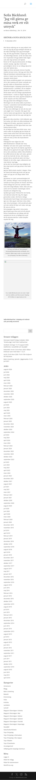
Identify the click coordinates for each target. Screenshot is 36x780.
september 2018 (9, 547)
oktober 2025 (8, 397)
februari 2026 (8, 386)
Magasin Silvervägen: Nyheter (13, 719)
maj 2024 (7, 438)
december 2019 (9, 525)
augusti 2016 (8, 585)
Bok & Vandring (9, 691)
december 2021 (9, 478)
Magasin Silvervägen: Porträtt (13, 721)
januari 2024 (8, 448)
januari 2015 (8, 618)
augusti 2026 (8, 369)
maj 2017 (7, 571)
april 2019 (7, 533)
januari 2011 (8, 661)
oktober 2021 (8, 481)
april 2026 (7, 380)
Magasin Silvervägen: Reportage (14, 724)
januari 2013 (8, 639)
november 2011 (9, 650)
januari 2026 (8, 388)
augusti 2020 (8, 506)
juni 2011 (7, 659)
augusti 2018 (8, 549)
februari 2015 (8, 615)
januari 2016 (8, 596)
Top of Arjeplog (8, 732)
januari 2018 (8, 555)
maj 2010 (7, 675)
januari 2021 (8, 498)
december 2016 (9, 577)
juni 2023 (7, 465)
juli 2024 (6, 435)
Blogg (5, 689)
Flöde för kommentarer (11, 762)
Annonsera (7, 686)
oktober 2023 (8, 457)
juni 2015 (7, 612)
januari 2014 (8, 629)
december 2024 (9, 424)
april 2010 (7, 678)
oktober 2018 (8, 544)
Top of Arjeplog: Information (13, 735)
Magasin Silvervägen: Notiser (13, 716)
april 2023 (7, 470)
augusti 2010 (8, 669)
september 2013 (9, 631)
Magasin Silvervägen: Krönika (13, 710)
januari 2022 (8, 476)
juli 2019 (6, 530)
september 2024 (9, 432)
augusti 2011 (8, 656)
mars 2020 (7, 517)
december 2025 (9, 391)
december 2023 (9, 451)
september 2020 (9, 503)
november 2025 (9, 394)
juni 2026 (7, 375)
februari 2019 (8, 536)
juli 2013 (6, 637)
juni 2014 (7, 626)
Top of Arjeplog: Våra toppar (13, 738)
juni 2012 (7, 645)
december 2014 (9, 620)
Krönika (6, 702)
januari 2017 (8, 574)
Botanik (6, 694)
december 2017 (9, 558)
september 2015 (9, 604)
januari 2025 (8, 421)
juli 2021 (6, 487)
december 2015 (9, 599)
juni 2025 (7, 408)
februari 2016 (8, 593)
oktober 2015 (8, 601)
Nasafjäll (6, 727)
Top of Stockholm (9, 743)
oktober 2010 (8, 664)
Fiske (5, 700)
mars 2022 (7, 473)
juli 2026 (6, 372)
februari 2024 (8, 446)
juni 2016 (7, 588)
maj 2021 (7, 489)
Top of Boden (8, 741)
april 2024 (7, 440)
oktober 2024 (8, 429)
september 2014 (9, 623)
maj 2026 (7, 378)
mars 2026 (7, 383)
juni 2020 (7, 511)
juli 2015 (6, 609)
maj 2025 (7, 410)
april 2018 (7, 552)
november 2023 (9, 454)
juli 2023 (6, 462)
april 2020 (7, 514)
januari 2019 (8, 538)
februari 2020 (8, 519)
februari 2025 (8, 418)
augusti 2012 (8, 642)
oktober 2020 (8, 500)
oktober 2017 (8, 563)
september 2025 (9, 399)
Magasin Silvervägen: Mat (12, 713)
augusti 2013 (8, 634)
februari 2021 (8, 495)
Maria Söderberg (10, 30)
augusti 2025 (8, 402)
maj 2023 (7, 468)
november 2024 (9, 427)
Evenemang (7, 697)
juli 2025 (6, 405)
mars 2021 (7, 492)
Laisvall (6, 708)
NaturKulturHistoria (10, 730)
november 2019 (9, 528)
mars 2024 (7, 443)
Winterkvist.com (21, 777)
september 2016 (9, 582)
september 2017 (9, 566)
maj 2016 (7, 590)
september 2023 (9, 459)
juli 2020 (6, 508)
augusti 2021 (8, 484)
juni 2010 (7, 672)
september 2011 (9, 653)
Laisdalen (7, 705)
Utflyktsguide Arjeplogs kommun (14, 749)
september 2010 (9, 667)
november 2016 (9, 579)
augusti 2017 (8, 569)
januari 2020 (8, 522)
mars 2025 (7, 416)
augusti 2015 (8, 607)
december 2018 (9, 541)
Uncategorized (8, 746)
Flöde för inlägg (9, 760)
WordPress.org (8, 765)
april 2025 (7, 413)
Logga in (6, 757)
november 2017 (9, 560)
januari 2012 (8, 648)
